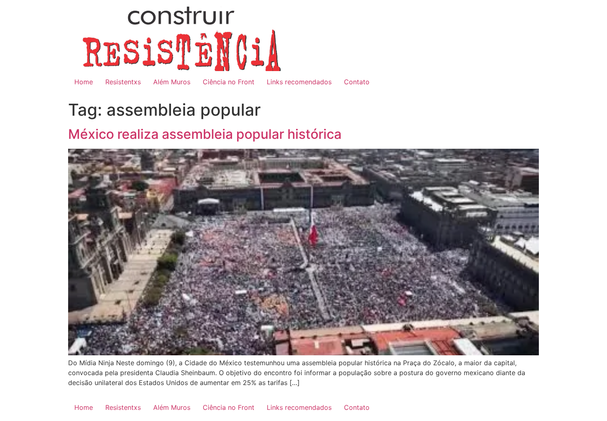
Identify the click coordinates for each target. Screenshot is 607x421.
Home (83, 82)
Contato (357, 82)
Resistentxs (123, 82)
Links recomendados (299, 82)
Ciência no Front (228, 82)
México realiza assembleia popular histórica (204, 134)
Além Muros (171, 82)
